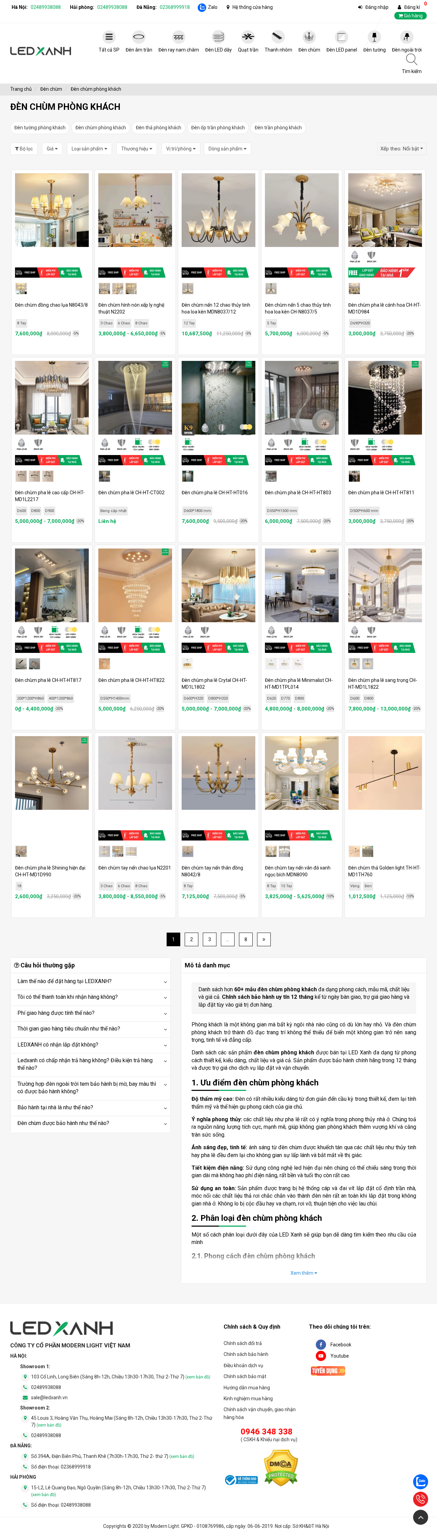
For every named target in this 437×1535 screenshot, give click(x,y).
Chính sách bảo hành (246, 1354)
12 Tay (189, 323)
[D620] (271, 663)
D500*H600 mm (364, 511)
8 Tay (21, 323)
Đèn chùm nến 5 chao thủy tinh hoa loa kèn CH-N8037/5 (298, 308)
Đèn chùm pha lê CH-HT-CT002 (131, 492)
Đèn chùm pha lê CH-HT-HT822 (131, 680)
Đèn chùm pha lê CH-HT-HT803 (298, 492)
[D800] (34, 476)
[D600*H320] (187, 663)
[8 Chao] (131, 288)
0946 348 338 (267, 1431)
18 (19, 886)
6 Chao (124, 323)
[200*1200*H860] (21, 663)
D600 (21, 511)
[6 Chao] (117, 288)
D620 (271, 698)
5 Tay (271, 323)
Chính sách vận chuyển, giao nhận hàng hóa (260, 1413)
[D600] (21, 476)
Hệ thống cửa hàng (252, 7)
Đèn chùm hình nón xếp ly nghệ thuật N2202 (131, 308)
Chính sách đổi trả (243, 1343)
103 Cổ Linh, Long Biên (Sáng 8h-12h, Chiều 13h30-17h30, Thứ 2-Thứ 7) (120, 1376)
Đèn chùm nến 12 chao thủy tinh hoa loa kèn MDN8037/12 (216, 308)
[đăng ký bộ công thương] (241, 1481)
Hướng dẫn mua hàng (247, 1387)
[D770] (284, 663)
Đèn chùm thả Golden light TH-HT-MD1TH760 (384, 871)
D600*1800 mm (197, 511)
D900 (49, 511)
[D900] (47, 476)
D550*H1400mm (114, 698)
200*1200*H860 (30, 698)
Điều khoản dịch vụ (243, 1365)
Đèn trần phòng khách (278, 127)
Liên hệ (107, 521)
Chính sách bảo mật (245, 1376)
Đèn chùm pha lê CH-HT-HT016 (215, 492)
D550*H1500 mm (282, 511)
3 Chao (106, 323)
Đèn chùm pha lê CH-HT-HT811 (381, 492)
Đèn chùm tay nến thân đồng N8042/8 (212, 871)
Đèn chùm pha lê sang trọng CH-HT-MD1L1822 (382, 683)
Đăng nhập (377, 7)
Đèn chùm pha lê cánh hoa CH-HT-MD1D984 (384, 308)
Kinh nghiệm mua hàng (248, 1398)
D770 (285, 698)
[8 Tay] (271, 851)
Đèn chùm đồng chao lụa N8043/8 (51, 305)
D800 (35, 511)
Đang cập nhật (113, 511)
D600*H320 (193, 698)
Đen (368, 886)
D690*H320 (360, 323)
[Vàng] (354, 851)
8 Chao (141, 323)
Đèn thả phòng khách (158, 127)
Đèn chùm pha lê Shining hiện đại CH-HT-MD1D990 (50, 871)
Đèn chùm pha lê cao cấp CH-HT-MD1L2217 (50, 496)
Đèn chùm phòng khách (100, 127)
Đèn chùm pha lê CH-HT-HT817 (48, 680)
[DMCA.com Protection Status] (281, 1469)
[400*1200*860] (34, 663)
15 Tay (286, 886)
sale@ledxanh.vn (49, 1397)
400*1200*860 (61, 698)
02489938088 (46, 7)
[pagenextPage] (263, 939)
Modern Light (165, 1526)
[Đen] (367, 851)
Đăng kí (412, 7)
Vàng (355, 886)
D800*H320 (218, 698)
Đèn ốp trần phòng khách (218, 127)
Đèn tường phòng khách (40, 127)
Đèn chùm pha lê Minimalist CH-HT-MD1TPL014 (299, 683)
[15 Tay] (284, 851)
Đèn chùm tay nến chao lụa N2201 (134, 868)
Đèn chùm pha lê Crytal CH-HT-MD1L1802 (214, 683)
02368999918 (175, 7)
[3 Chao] (104, 288)
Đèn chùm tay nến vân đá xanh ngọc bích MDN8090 (297, 871)
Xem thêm (302, 1273)
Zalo (212, 7)
